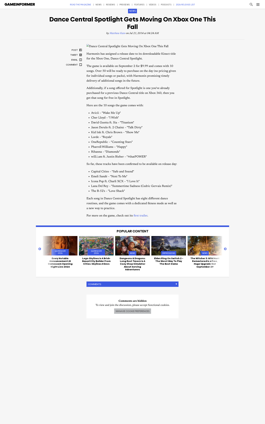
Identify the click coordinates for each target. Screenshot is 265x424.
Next (225, 249)
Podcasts (166, 4)
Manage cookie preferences (133, 311)
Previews (124, 4)
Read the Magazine (80, 4)
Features (139, 4)
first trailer (140, 215)
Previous (39, 249)
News (98, 4)
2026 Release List (185, 4)
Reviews (110, 4)
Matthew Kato (117, 33)
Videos (152, 4)
